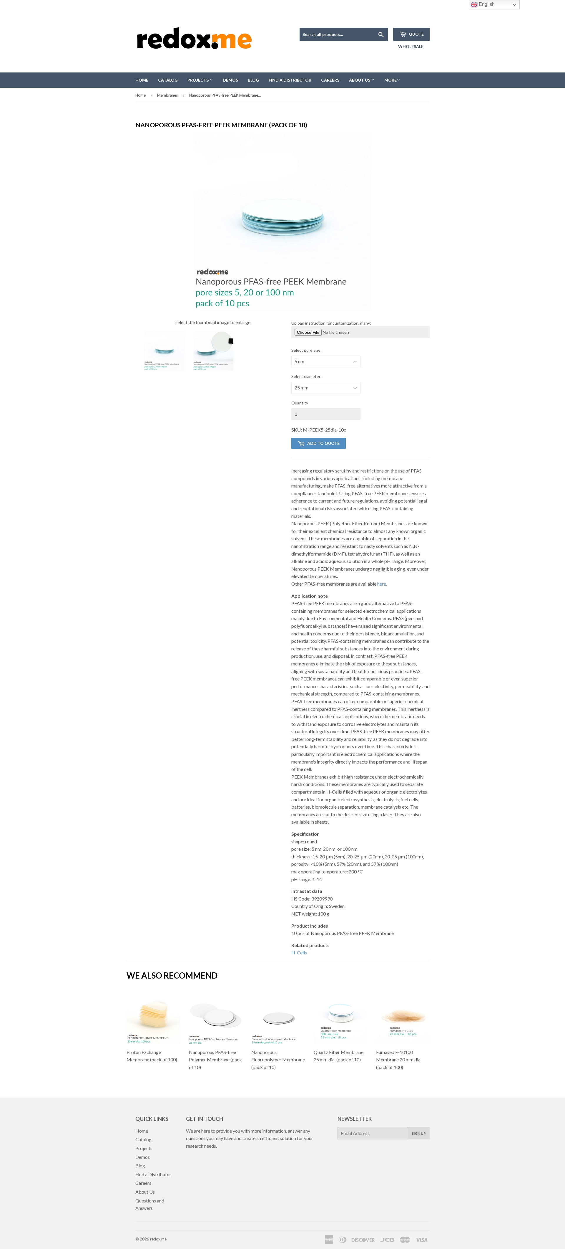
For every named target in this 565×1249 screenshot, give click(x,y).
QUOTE (416, 34)
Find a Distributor (290, 79)
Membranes (167, 95)
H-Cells (299, 952)
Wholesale (410, 46)
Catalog (168, 79)
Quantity (299, 402)
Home (141, 79)
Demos (230, 79)
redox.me (158, 1239)
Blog (253, 79)
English (486, 4)
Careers (330, 79)
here (381, 583)
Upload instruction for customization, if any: (331, 323)
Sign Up (419, 1133)
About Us (360, 79)
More (390, 79)
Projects (198, 79)
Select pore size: (306, 350)
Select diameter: (306, 376)
